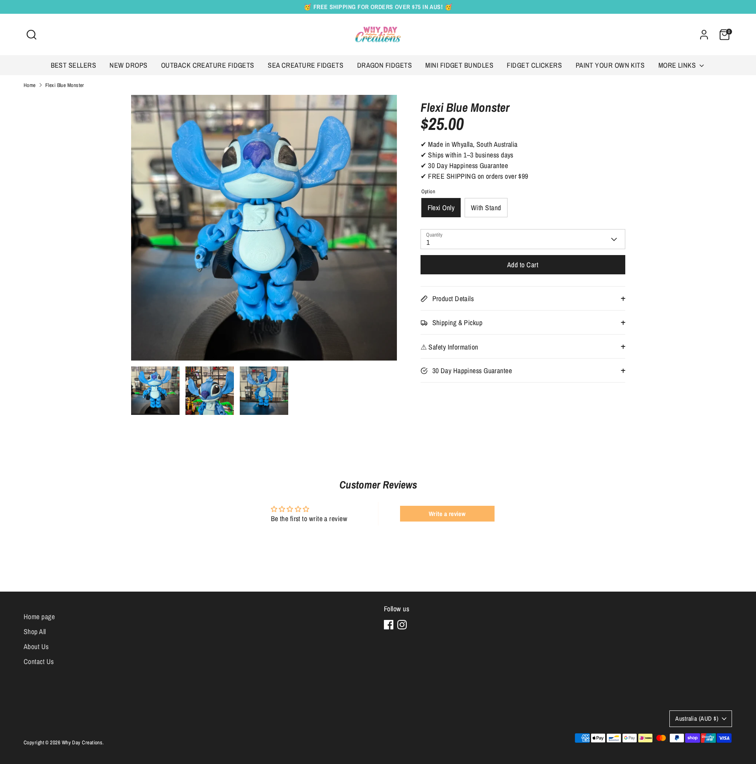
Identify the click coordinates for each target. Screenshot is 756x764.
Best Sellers (73, 65)
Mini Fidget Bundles (459, 65)
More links (678, 65)
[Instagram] (402, 624)
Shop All (35, 631)
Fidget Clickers (534, 65)
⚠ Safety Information (449, 347)
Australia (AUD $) (696, 718)
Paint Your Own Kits (610, 65)
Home (30, 85)
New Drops (128, 65)
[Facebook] (388, 624)
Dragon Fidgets (384, 65)
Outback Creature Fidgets (207, 65)
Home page (39, 617)
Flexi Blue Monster (64, 85)
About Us (36, 646)
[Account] (704, 35)
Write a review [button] (447, 513)
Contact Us (39, 661)
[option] (264, 230)
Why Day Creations (82, 742)
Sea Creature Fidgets (305, 65)
